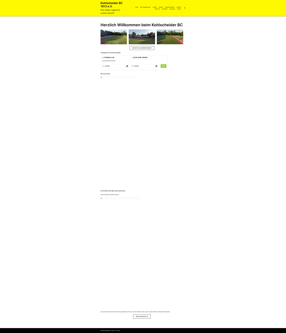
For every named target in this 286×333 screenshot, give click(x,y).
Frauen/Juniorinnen (169, 7)
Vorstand (179, 7)
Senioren (161, 7)
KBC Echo (157, 9)
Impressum (172, 9)
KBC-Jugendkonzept (145, 7)
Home (136, 7)
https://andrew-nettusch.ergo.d (109, 194)
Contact (179, 9)
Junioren (155, 7)
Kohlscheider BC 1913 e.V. (112, 4)
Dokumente (164, 9)
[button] (184, 8)
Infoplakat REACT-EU (142, 316)
